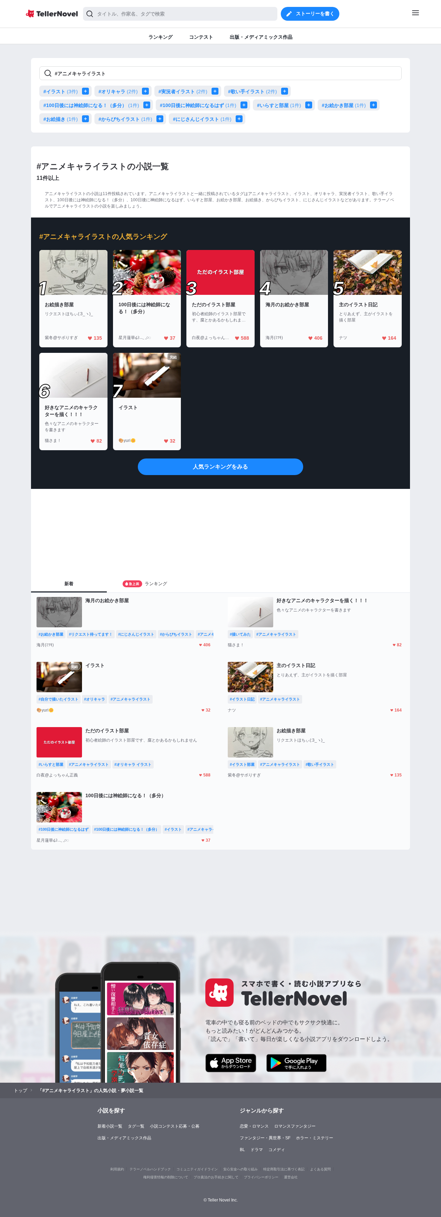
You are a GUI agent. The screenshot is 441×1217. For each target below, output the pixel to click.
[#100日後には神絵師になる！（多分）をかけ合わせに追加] (148, 104)
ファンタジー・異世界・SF (265, 1138)
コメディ (276, 1149)
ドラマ (256, 1149)
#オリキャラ (118, 91)
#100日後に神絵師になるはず (198, 105)
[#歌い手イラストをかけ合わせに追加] (286, 91)
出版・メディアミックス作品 (124, 1138)
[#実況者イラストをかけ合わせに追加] (216, 91)
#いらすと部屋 (279, 105)
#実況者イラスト (182, 91)
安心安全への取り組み (240, 1169)
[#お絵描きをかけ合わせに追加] (87, 118)
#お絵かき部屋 (344, 105)
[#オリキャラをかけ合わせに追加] (147, 91)
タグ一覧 (136, 1126)
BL (242, 1149)
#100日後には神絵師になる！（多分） (91, 105)
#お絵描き (60, 119)
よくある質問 (320, 1169)
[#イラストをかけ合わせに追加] (87, 91)
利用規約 (117, 1169)
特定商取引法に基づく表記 (284, 1169)
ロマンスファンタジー (295, 1126)
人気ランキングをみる (220, 467)
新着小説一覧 (110, 1126)
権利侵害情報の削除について (165, 1177)
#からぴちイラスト (125, 119)
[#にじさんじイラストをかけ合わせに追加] (240, 118)
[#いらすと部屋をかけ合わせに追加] (310, 104)
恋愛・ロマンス (254, 1126)
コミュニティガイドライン (197, 1169)
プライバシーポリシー (261, 1177)
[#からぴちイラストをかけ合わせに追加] (161, 118)
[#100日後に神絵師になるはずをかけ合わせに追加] (245, 104)
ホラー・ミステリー (314, 1138)
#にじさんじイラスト (202, 119)
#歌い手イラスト (252, 91)
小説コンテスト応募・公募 (174, 1126)
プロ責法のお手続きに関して (216, 1177)
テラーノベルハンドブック (150, 1169)
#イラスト (60, 91)
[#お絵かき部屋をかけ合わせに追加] (375, 104)
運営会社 (291, 1177)
